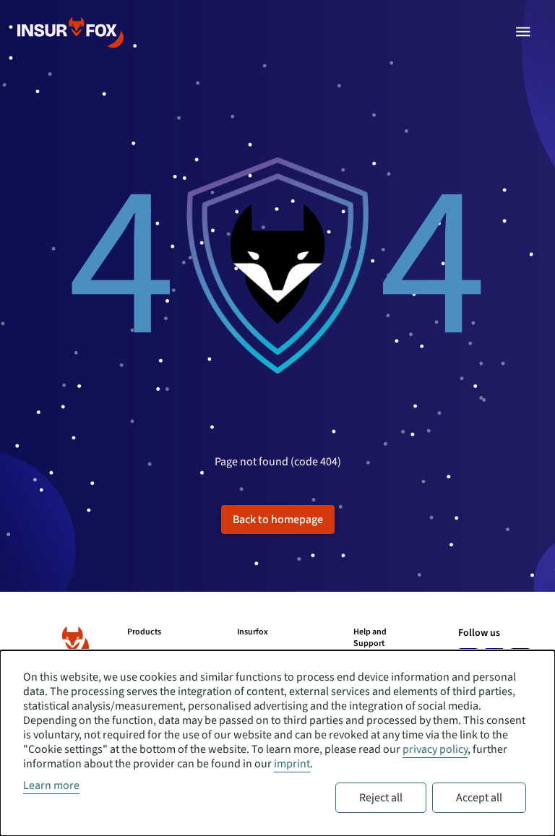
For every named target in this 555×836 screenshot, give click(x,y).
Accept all (479, 798)
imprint (292, 764)
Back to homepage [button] (278, 519)
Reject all (381, 798)
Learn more (51, 785)
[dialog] (277, 743)
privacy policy (435, 749)
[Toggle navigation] (523, 31)
